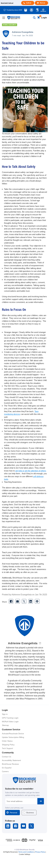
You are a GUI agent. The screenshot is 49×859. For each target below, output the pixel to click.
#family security (9, 24)
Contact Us (6, 757)
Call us (28, 3)
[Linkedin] (30, 601)
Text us (42, 3)
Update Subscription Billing (13, 737)
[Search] (34, 18)
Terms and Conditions (26, 852)
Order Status (7, 741)
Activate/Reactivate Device (13, 733)
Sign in (5, 714)
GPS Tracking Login (10, 718)
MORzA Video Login (10, 721)
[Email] (17, 601)
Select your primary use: (14, 808)
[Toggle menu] (3, 17)
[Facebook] (11, 601)
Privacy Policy (40, 852)
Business (30, 813)
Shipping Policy (8, 745)
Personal (13, 813)
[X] (24, 601)
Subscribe (40, 801)
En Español (6, 768)
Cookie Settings (24, 854)
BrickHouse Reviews (10, 764)
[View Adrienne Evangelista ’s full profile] (40, 643)
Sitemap (5, 725)
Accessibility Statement (11, 760)
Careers (5, 771)
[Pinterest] (37, 601)
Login (44, 17)
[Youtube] (23, 826)
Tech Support (7, 748)
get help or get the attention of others (30, 471)
